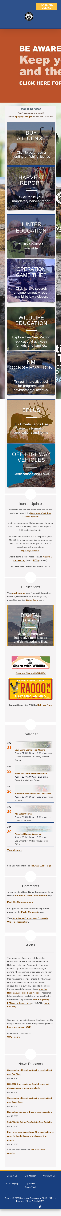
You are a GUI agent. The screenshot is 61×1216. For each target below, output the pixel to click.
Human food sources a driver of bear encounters (29, 1112)
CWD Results (13, 1037)
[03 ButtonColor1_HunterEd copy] (31, 215)
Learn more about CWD (19, 1027)
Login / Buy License (46, 6)
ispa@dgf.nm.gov (23, 116)
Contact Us (12, 1176)
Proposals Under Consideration (31, 895)
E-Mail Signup (12, 1183)
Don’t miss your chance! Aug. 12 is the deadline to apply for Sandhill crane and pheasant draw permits (30, 1136)
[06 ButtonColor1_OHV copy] (31, 445)
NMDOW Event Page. (41, 866)
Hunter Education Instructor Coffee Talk (33, 794)
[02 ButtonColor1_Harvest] (31, 168)
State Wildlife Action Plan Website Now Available (29, 1122)
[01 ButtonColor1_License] (31, 123)
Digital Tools (32, 600)
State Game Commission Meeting (30, 750)
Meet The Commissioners (20, 902)
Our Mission (30, 1176)
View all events (14, 850)
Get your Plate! (44, 705)
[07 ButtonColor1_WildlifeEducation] (31, 308)
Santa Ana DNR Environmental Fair (31, 774)
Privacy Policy (31, 1201)
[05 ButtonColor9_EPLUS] (31, 400)
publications (18, 593)
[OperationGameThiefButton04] (31, 260)
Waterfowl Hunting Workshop (28, 834)
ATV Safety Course (23, 814)
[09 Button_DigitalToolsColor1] (30, 606)
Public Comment (29, 912)
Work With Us (49, 1176)
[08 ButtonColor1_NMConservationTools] (31, 352)
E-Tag (36, 560)
